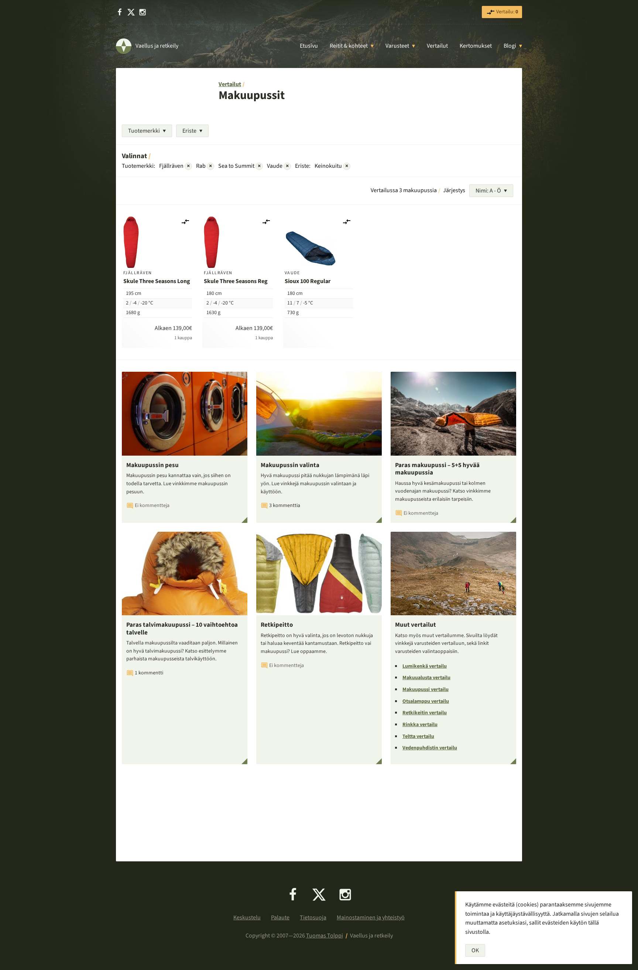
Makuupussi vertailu (425, 689)
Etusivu (309, 46)
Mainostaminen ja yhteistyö (371, 917)
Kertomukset (476, 46)
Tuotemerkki (144, 131)
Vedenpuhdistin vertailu (429, 748)
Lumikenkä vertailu (424, 666)
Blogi (510, 46)
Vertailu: (506, 12)
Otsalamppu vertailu (425, 701)
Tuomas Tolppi (324, 936)
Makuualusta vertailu (426, 677)
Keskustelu (247, 917)
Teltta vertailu (418, 736)
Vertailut (437, 46)
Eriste (189, 131)
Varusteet (397, 46)
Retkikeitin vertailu (424, 713)
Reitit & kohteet (349, 46)
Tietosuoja (313, 917)
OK (475, 950)
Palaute (280, 917)
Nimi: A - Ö (488, 191)
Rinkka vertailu (420, 724)
